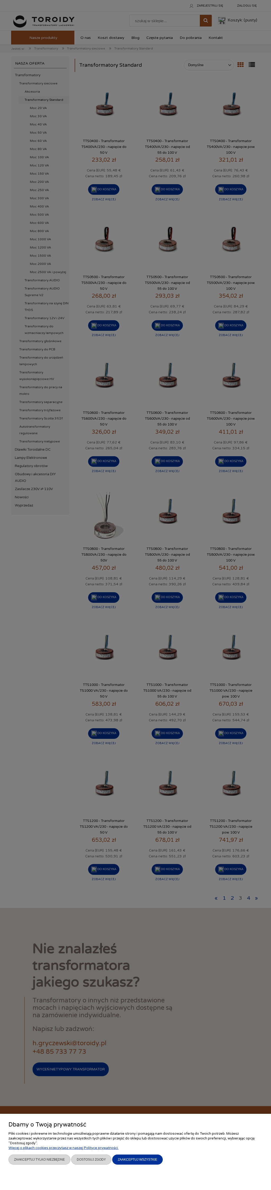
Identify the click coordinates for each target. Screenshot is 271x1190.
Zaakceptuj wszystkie (137, 1159)
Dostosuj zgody (91, 1159)
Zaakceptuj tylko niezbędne (39, 1159)
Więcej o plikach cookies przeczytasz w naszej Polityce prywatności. (63, 1148)
